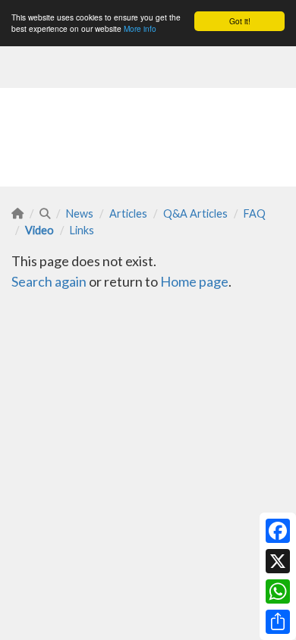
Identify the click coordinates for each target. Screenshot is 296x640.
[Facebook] (278, 531)
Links (82, 230)
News (79, 213)
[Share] (278, 622)
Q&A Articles (195, 213)
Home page (194, 281)
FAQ (255, 213)
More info (140, 28)
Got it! (239, 21)
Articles (128, 213)
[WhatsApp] (278, 591)
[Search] (44, 213)
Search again (49, 281)
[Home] (17, 213)
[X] (278, 561)
